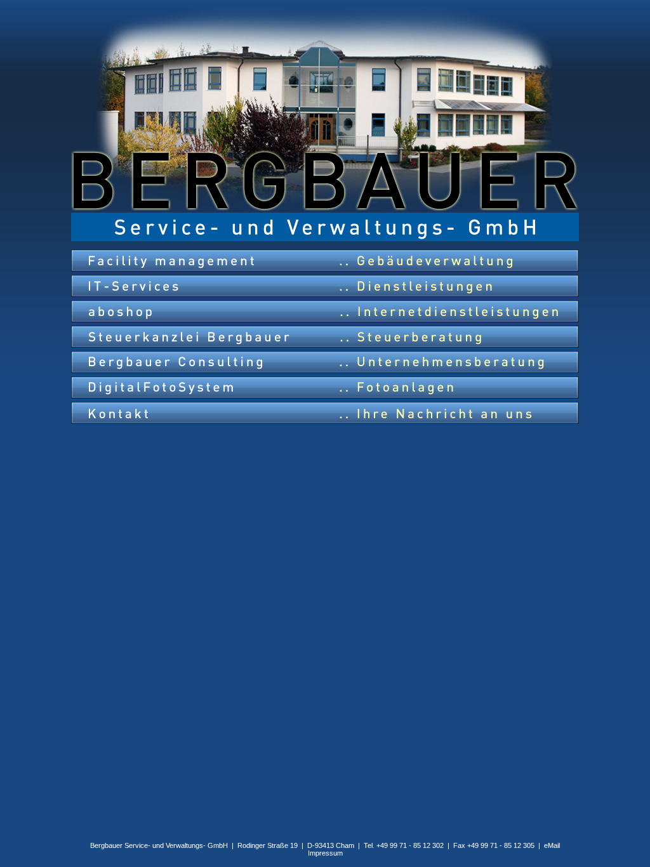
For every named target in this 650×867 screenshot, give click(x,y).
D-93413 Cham (330, 845)
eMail (552, 845)
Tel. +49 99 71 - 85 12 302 (404, 845)
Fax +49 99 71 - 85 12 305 (493, 845)
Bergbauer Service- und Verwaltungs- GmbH (159, 845)
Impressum (325, 853)
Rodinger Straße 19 (267, 845)
